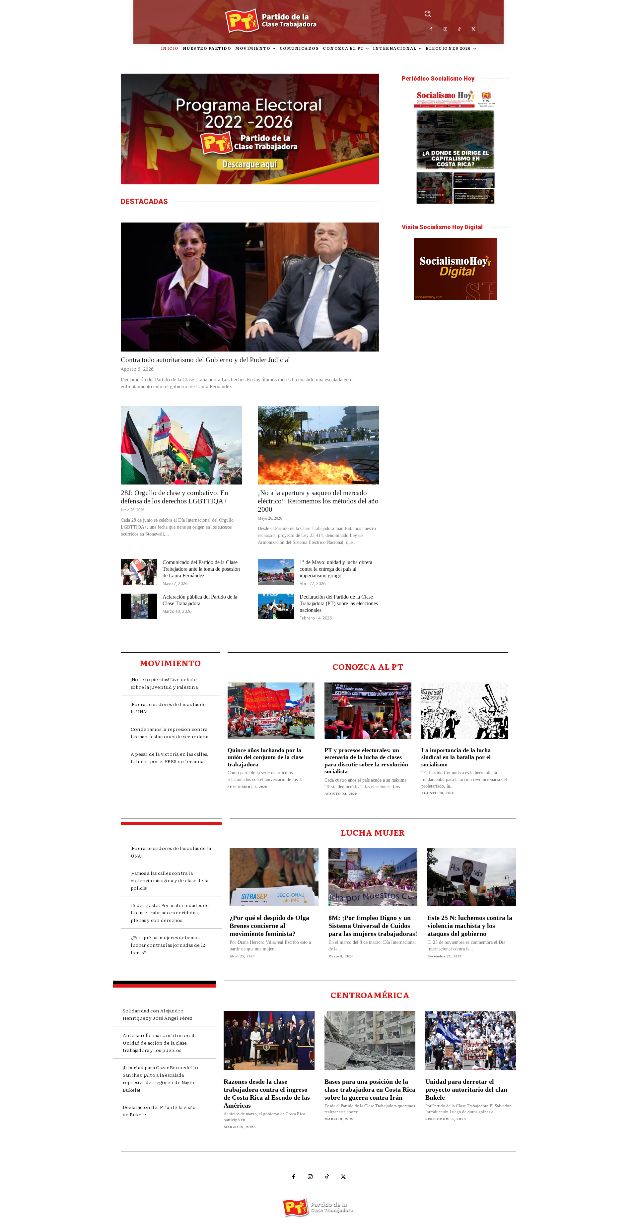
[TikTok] (459, 29)
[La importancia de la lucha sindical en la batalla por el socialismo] (464, 710)
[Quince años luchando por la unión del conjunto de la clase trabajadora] (271, 710)
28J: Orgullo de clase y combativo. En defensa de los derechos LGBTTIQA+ (174, 497)
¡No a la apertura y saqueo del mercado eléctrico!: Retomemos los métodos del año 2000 (318, 501)
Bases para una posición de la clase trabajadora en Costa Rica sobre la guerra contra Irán (369, 1089)
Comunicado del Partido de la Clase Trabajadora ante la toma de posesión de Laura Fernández (201, 568)
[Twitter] (473, 29)
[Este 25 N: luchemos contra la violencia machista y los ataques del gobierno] (471, 877)
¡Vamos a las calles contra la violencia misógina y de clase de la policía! (169, 880)
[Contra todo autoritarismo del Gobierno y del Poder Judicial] (250, 287)
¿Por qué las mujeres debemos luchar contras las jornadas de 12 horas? (168, 944)
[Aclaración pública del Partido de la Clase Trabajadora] (139, 606)
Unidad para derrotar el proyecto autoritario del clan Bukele (466, 1089)
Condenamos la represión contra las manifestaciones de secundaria (170, 733)
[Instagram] (445, 29)
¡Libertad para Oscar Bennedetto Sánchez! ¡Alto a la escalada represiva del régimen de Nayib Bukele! (160, 1078)
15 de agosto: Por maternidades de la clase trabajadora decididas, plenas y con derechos (170, 912)
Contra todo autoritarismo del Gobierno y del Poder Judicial (205, 360)
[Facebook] (431, 29)
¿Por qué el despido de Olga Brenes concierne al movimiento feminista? (269, 925)
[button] (428, 13)
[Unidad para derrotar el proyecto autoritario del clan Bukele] (470, 1040)
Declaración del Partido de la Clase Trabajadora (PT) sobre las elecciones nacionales (339, 603)
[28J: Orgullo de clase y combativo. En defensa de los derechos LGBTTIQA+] (181, 445)
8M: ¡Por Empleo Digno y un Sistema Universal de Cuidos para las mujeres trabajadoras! (372, 925)
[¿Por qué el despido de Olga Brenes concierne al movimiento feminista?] (274, 877)
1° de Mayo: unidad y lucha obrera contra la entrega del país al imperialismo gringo (336, 568)
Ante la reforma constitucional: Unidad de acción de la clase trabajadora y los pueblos (159, 1042)
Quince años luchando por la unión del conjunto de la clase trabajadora (266, 757)
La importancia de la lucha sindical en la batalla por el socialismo (456, 757)
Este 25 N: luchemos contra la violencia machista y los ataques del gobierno (469, 925)
